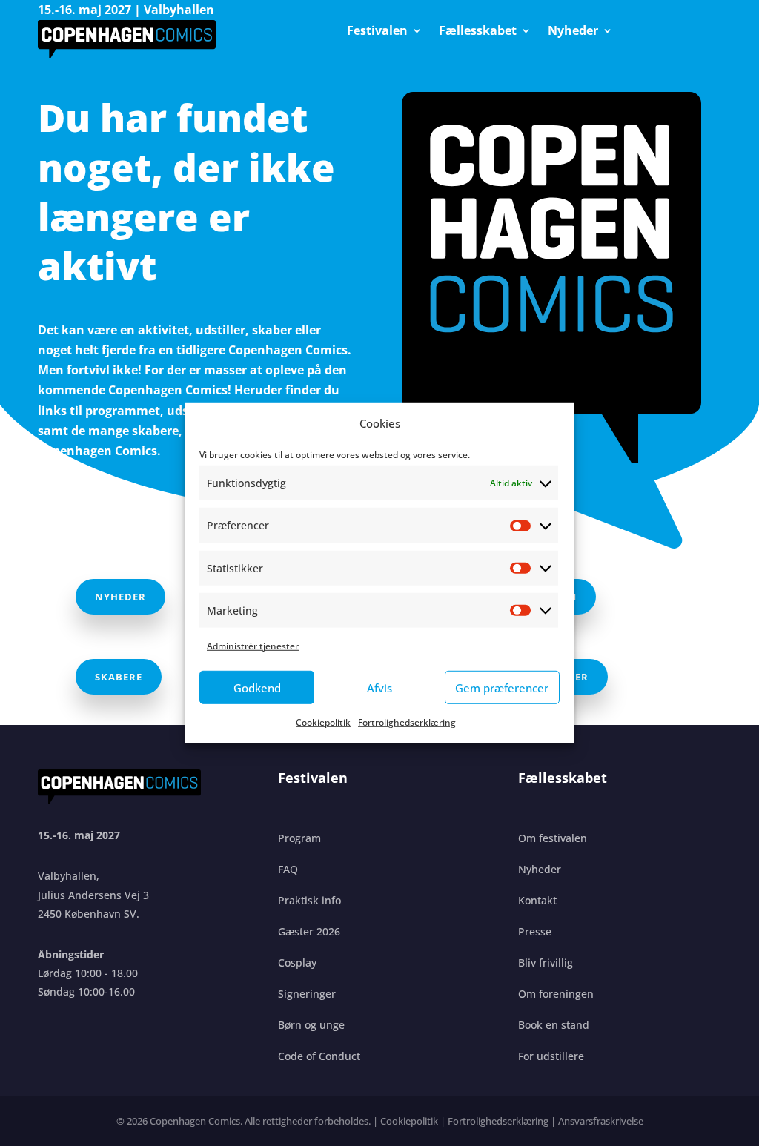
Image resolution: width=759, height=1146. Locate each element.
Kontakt (537, 900)
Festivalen (377, 32)
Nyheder (573, 32)
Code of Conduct (319, 1056)
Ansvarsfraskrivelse (600, 1120)
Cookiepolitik (323, 722)
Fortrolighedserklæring (407, 722)
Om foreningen (556, 994)
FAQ (288, 869)
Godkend (257, 687)
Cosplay (297, 962)
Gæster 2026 (309, 931)
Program (299, 838)
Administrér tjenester (253, 646)
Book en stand (553, 1025)
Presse (534, 931)
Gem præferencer (501, 687)
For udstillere (551, 1056)
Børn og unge (311, 1025)
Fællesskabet (478, 32)
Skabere (118, 676)
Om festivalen (552, 838)
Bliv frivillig (545, 962)
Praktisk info (309, 900)
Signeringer (307, 994)
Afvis (379, 687)
